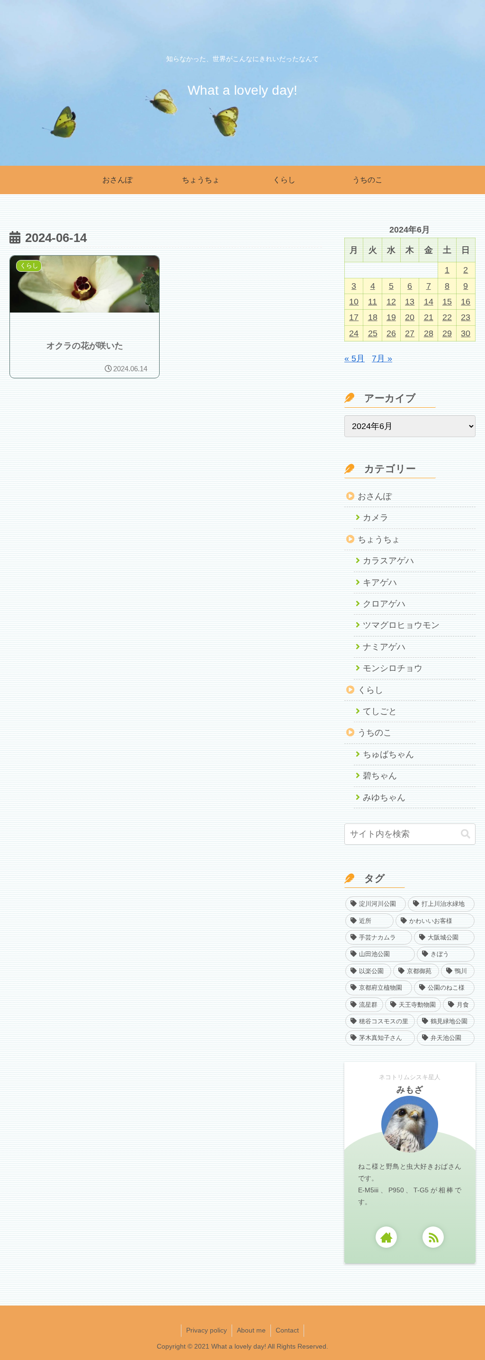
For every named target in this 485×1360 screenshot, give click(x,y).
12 (391, 301)
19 (391, 317)
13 (409, 301)
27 (409, 333)
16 (465, 301)
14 (428, 301)
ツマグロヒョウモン (401, 625)
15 (447, 301)
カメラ (375, 517)
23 (465, 317)
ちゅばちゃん (388, 754)
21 (428, 317)
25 (372, 333)
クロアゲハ (384, 603)
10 (354, 301)
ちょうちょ (379, 539)
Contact (287, 1330)
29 (447, 333)
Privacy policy (206, 1330)
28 (428, 333)
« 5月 (354, 358)
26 (391, 333)
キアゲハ (380, 582)
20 (409, 317)
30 (465, 333)
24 (354, 333)
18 (372, 317)
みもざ (409, 1089)
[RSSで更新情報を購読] (433, 1237)
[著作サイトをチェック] (386, 1237)
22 (447, 317)
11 (372, 301)
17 (354, 317)
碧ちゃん (380, 775)
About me (251, 1330)
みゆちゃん (384, 797)
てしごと (380, 711)
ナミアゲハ (384, 647)
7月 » (382, 358)
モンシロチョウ (392, 668)
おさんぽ (375, 496)
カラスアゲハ (388, 560)
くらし (370, 690)
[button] (465, 834)
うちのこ (375, 732)
